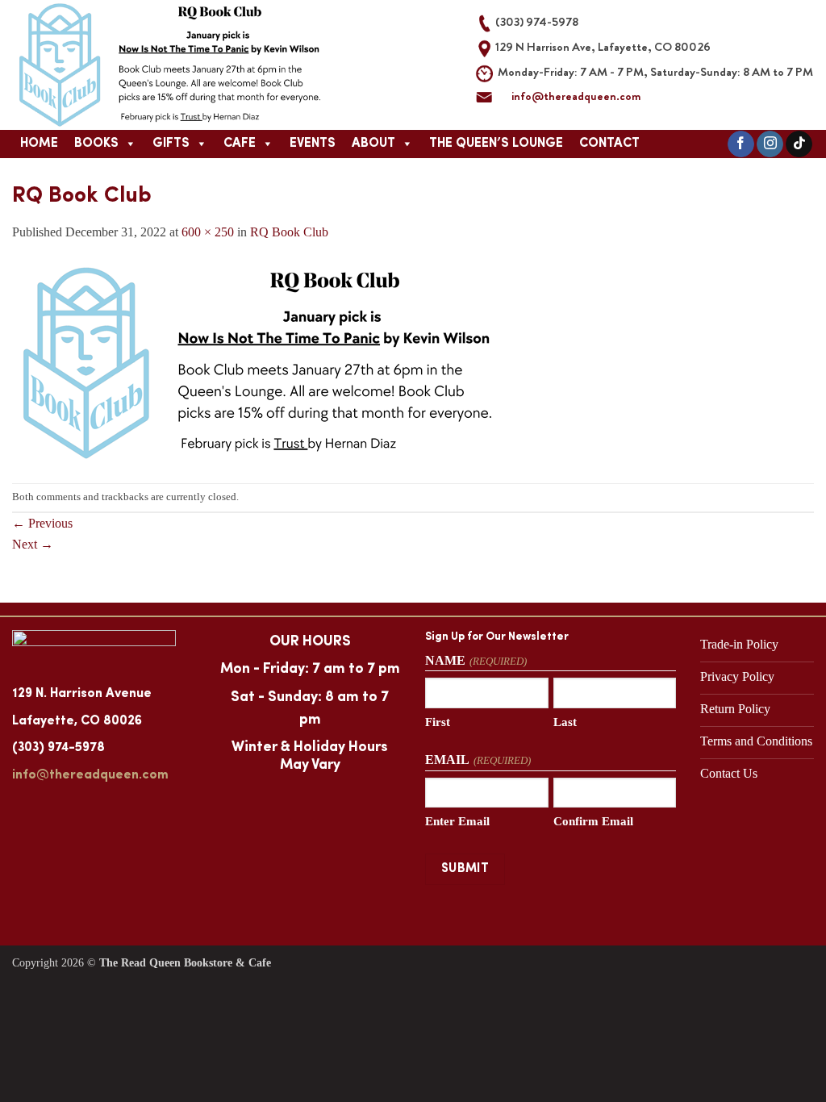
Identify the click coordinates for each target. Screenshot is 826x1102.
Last (565, 722)
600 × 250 (207, 232)
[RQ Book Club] (254, 361)
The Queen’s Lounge (496, 143)
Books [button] (96, 143)
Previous (42, 523)
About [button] (373, 143)
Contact (609, 143)
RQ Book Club (289, 232)
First (437, 722)
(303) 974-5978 (58, 747)
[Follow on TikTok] (799, 144)
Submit (465, 868)
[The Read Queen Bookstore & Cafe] (219, 65)
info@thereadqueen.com (575, 96)
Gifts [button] (171, 143)
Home (39, 143)
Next (32, 544)
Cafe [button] (239, 143)
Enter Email (457, 821)
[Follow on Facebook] (741, 144)
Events (313, 143)
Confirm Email (593, 821)
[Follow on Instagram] (770, 144)
